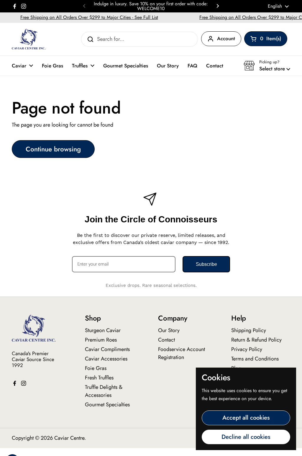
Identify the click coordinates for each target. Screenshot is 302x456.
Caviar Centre (69, 438)
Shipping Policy (248, 330)
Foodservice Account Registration (181, 353)
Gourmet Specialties (107, 404)
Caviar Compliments (107, 349)
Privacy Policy (246, 349)
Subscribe (206, 264)
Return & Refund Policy (256, 340)
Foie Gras (95, 368)
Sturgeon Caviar (103, 330)
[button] (267, 66)
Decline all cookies (245, 436)
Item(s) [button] (273, 39)
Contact (166, 340)
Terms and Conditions (255, 359)
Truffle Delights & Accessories (103, 391)
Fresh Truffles (99, 377)
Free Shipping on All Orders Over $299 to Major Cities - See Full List (83, 17)
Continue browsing (53, 149)
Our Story (169, 330)
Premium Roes (101, 340)
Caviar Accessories (106, 359)
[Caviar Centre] (28, 39)
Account (226, 38)
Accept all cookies (246, 417)
